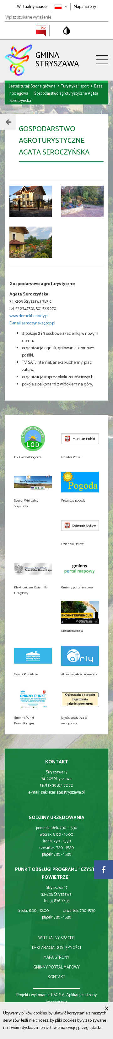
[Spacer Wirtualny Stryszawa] (33, 482)
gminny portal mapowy (56, 967)
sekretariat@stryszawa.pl (63, 792)
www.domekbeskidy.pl (28, 316)
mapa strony (56, 957)
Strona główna (43, 86)
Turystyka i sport (75, 86)
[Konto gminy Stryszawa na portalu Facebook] (103, 869)
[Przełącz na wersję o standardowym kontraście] (66, 30)
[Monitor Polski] (80, 438)
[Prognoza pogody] (80, 482)
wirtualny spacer (56, 938)
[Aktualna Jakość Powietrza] (80, 655)
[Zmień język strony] (60, 6)
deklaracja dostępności (56, 948)
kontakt (56, 977)
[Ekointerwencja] (80, 612)
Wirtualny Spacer (32, 6)
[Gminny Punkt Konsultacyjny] (33, 699)
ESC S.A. (58, 995)
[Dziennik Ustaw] (80, 525)
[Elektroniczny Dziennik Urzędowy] (33, 569)
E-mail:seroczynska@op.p (31, 323)
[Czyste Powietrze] (33, 655)
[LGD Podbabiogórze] (33, 438)
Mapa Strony (85, 6)
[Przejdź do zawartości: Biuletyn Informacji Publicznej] (44, 30)
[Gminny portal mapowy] (80, 569)
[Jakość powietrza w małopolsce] (80, 699)
